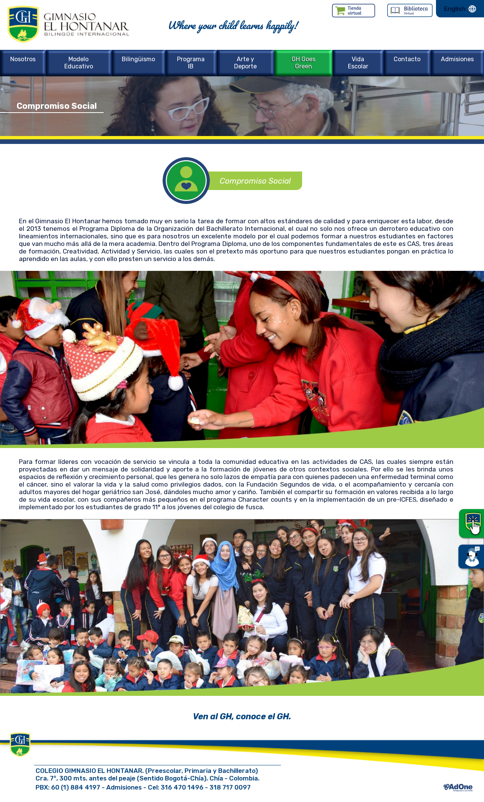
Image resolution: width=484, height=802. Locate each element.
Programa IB (191, 63)
